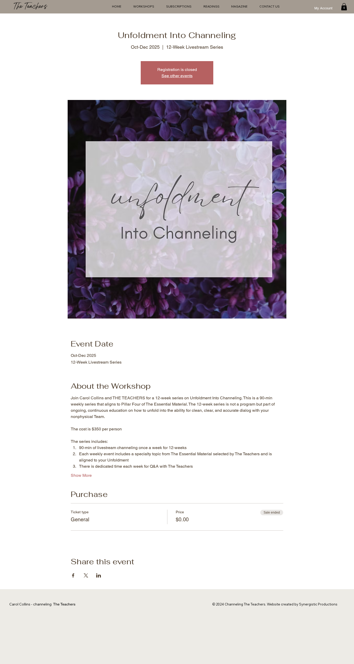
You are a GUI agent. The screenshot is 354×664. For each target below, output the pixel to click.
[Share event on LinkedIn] (98, 575)
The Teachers (30, 7)
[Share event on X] (85, 575)
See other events (177, 75)
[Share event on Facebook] (73, 575)
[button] (344, 6)
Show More (81, 475)
